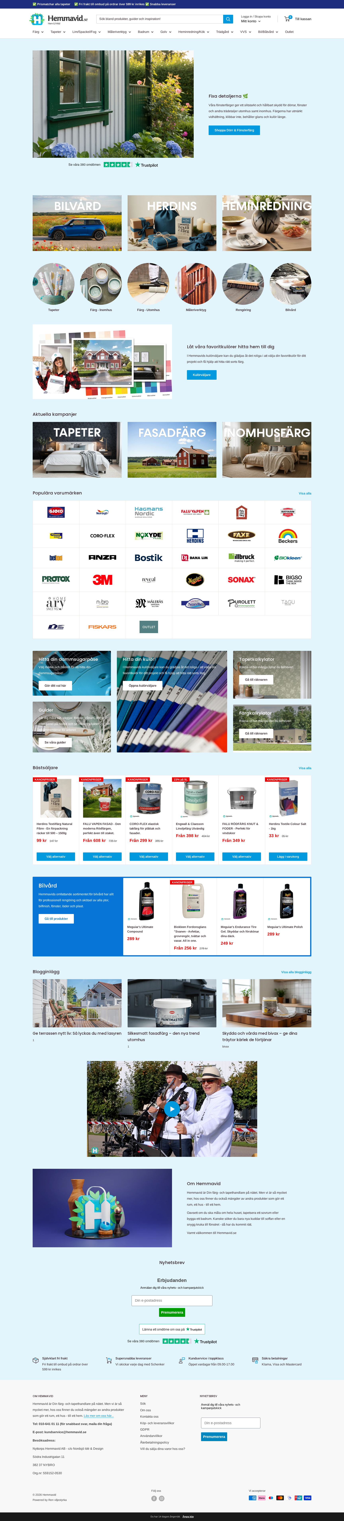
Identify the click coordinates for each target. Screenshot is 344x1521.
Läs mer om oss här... (99, 1415)
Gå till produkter (56, 918)
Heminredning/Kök (191, 31)
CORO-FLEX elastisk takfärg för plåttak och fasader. (145, 828)
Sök (143, 1403)
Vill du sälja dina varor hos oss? (162, 1448)
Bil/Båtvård (266, 31)
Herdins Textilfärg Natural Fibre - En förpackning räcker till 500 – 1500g (54, 828)
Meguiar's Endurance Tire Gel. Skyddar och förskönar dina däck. (240, 931)
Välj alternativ (55, 856)
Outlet (289, 31)
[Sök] (228, 19)
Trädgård (222, 31)
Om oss (145, 1410)
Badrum (143, 31)
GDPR (145, 1429)
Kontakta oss (149, 1416)
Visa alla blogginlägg (296, 972)
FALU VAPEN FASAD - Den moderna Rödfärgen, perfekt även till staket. (102, 828)
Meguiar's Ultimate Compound (140, 929)
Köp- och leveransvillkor (157, 1423)
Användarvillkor (151, 1436)
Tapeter (56, 31)
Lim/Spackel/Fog (84, 31)
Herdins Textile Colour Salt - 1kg (287, 826)
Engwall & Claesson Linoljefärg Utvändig (190, 826)
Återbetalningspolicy (154, 1442)
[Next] (311, 819)
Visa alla (305, 493)
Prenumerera (172, 1312)
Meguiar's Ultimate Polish (285, 927)
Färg (36, 31)
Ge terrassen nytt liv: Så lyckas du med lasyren (77, 1033)
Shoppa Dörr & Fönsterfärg (234, 130)
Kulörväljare (202, 375)
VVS (243, 31)
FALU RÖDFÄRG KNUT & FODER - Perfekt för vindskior (240, 828)
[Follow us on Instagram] (161, 1498)
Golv (163, 31)
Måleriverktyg (117, 31)
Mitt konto (249, 21)
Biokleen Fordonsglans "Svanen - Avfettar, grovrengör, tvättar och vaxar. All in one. (190, 933)
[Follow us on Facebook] (154, 1498)
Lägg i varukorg (288, 856)
